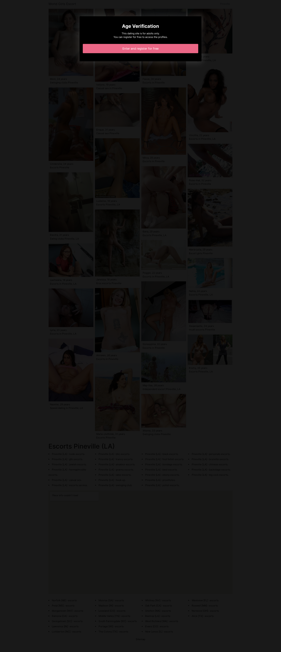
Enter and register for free (140, 48)
